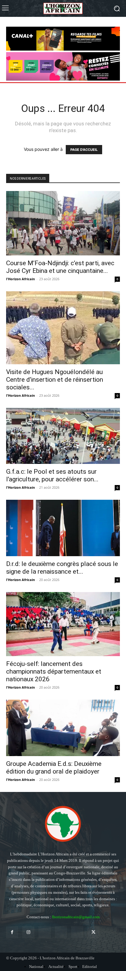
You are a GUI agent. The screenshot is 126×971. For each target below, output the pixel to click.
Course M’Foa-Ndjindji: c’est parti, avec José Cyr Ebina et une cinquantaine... (60, 266)
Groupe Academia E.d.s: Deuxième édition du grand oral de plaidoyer (54, 767)
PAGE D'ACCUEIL (84, 149)
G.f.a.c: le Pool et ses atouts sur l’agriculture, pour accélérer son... (52, 475)
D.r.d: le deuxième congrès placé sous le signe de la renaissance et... (62, 567)
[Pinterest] (61, 932)
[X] (93, 932)
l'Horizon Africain (20, 279)
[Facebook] (12, 932)
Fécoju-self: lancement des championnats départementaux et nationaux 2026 (53, 671)
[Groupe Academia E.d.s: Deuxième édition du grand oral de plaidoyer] (63, 728)
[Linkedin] (44, 932)
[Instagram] (28, 932)
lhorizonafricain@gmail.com (76, 917)
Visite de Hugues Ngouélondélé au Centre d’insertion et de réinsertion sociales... (54, 379)
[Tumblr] (77, 932)
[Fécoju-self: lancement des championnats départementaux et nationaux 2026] (63, 624)
